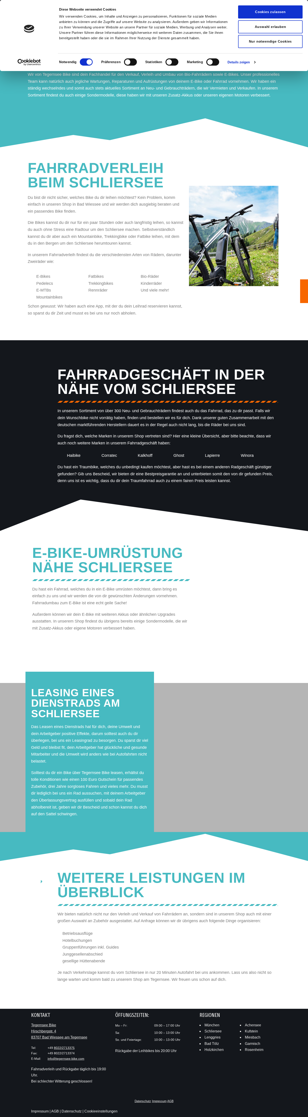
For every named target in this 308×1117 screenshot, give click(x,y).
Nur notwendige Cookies (270, 41)
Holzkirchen (214, 1050)
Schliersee (213, 1031)
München (212, 1025)
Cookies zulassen (270, 12)
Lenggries (213, 1037)
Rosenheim (254, 1050)
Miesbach (252, 1037)
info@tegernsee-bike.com (66, 1058)
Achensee (253, 1025)
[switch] (130, 62)
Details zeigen (239, 62)
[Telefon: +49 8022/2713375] (304, 283)
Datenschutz (143, 1101)
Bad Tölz (212, 1044)
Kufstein (251, 1031)
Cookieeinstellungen (100, 1111)
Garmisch (252, 1044)
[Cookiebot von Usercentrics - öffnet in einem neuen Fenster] (29, 62)
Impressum (159, 1101)
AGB (170, 1101)
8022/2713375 (64, 1048)
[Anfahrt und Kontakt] (304, 299)
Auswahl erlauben (270, 27)
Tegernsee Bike (43, 1025)
